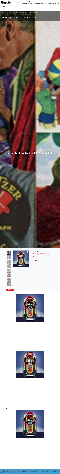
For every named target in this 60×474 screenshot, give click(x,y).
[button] (27, 252)
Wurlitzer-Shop (4, 5)
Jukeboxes (35, 12)
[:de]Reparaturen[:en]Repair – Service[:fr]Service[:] (11, 17)
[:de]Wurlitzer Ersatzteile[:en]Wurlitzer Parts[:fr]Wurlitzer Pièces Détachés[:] (16, 12)
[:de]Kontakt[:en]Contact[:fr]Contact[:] (30, 17)
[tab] (10, 289)
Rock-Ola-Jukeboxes (37, 260)
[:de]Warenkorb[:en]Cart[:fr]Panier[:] (8, 14)
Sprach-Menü (3, 19)
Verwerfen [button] (15, 472)
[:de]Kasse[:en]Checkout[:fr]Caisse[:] (24, 14)
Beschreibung (10, 289)
